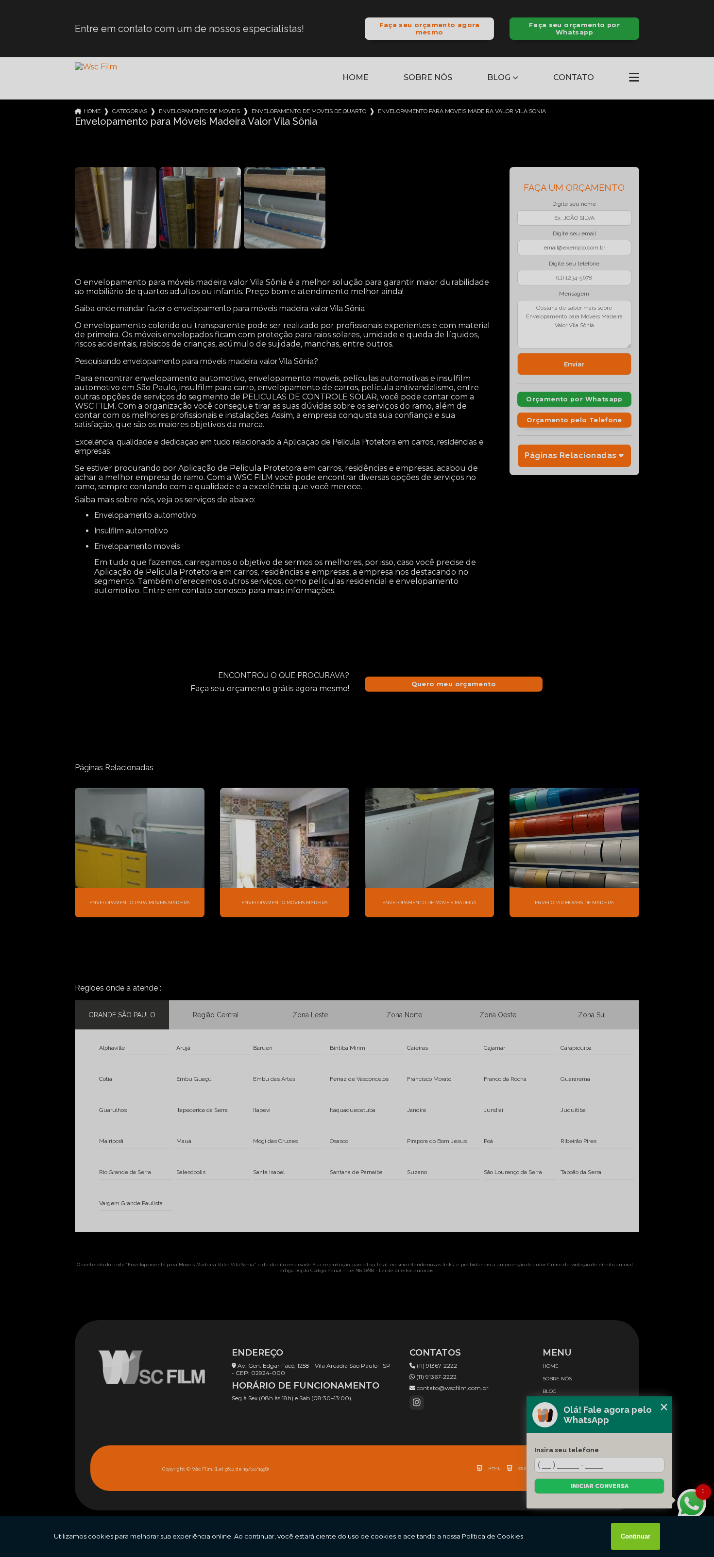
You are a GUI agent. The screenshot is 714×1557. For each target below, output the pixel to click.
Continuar (635, 1536)
